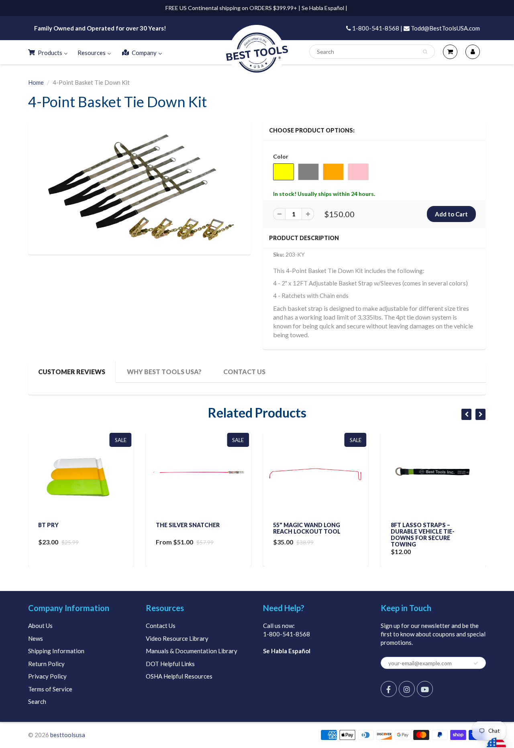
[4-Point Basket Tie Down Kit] (139, 186)
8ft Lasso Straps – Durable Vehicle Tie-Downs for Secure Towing (423, 535)
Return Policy (46, 663)
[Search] (425, 51)
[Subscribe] (476, 663)
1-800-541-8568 (286, 634)
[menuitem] (47, 52)
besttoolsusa (67, 734)
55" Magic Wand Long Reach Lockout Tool (307, 528)
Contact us (244, 371)
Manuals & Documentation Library (191, 650)
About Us (40, 625)
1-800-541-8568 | (376, 28)
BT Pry (48, 525)
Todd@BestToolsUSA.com (445, 28)
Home (36, 82)
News (35, 638)
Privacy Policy (47, 676)
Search (37, 701)
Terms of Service (50, 689)
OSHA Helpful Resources (179, 676)
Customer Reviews (71, 371)
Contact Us (160, 625)
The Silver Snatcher (188, 525)
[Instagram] (407, 689)
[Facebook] (389, 689)
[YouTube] (425, 689)
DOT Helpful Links (170, 663)
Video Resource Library (177, 638)
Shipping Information (56, 650)
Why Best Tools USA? (164, 371)
